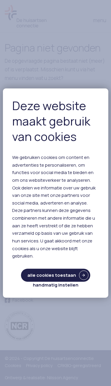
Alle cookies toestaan (52, 275)
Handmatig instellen (55, 285)
